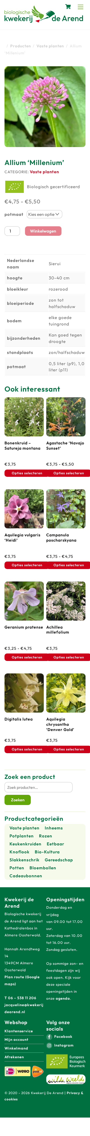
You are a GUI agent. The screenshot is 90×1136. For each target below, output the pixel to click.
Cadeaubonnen (26, 875)
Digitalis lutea (18, 719)
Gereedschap (59, 859)
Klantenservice (18, 1031)
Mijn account (16, 1039)
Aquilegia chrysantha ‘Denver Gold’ (60, 724)
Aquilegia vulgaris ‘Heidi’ (22, 537)
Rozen (45, 835)
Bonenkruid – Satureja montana (22, 445)
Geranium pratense (23, 627)
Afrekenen (14, 1057)
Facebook (62, 1036)
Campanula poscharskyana (61, 537)
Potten (17, 867)
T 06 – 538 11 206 (20, 997)
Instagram (63, 1045)
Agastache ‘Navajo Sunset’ (65, 445)
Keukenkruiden (26, 843)
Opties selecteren (27, 473)
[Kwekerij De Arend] (43, 20)
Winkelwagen (43, 231)
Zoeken (17, 799)
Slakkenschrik (25, 859)
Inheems (54, 827)
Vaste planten (44, 171)
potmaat (14, 214)
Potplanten (22, 835)
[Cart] (68, 7)
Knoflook (20, 851)
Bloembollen (43, 867)
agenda (63, 998)
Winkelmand (16, 1048)
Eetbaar (55, 843)
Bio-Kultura (47, 851)
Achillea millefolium (57, 630)
